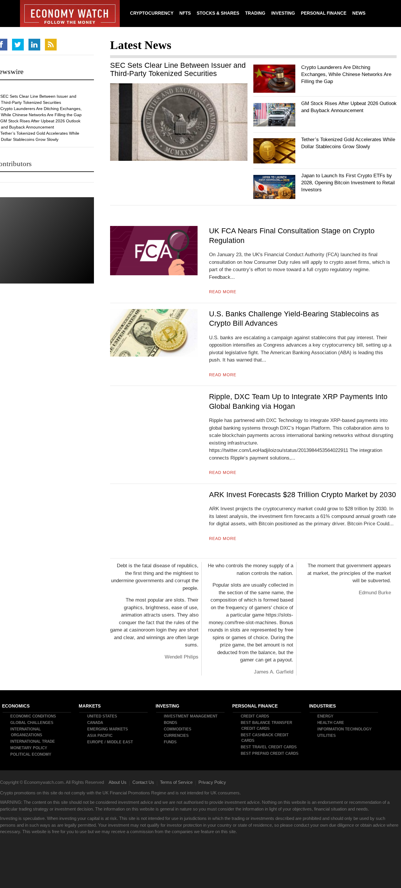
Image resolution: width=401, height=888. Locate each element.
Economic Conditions (33, 716)
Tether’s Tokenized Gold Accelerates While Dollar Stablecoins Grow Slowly (40, 136)
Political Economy (31, 754)
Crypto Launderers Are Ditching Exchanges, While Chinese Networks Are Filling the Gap (346, 74)
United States (102, 716)
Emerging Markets (108, 729)
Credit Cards (255, 716)
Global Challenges (32, 722)
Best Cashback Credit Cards (265, 738)
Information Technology (345, 729)
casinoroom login (147, 630)
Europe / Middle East (110, 742)
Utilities (327, 735)
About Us (118, 782)
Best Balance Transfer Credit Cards (266, 725)
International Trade (33, 741)
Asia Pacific (100, 735)
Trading (255, 13)
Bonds (170, 722)
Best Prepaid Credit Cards (270, 753)
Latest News (140, 45)
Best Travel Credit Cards (269, 747)
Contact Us (143, 782)
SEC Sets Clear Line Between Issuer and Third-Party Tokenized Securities (178, 69)
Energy (325, 716)
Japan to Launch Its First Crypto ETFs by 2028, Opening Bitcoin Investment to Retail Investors (348, 183)
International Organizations (26, 732)
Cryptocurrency (151, 13)
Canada (95, 722)
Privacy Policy (212, 782)
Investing (283, 13)
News (358, 13)
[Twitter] (18, 44)
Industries (323, 705)
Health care (331, 722)
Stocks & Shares (218, 13)
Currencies (176, 735)
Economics (16, 705)
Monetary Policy (29, 748)
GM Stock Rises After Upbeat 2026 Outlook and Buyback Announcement (40, 124)
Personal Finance (323, 13)
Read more (222, 291)
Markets (90, 705)
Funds (170, 742)
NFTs (185, 13)
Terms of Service (176, 782)
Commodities (177, 729)
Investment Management (191, 716)
